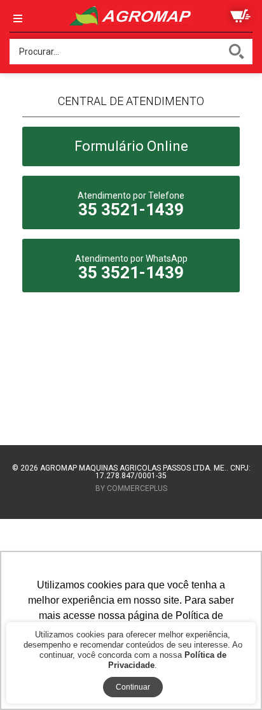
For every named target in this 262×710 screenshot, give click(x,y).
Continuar (133, 687)
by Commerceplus (131, 489)
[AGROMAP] (131, 15)
